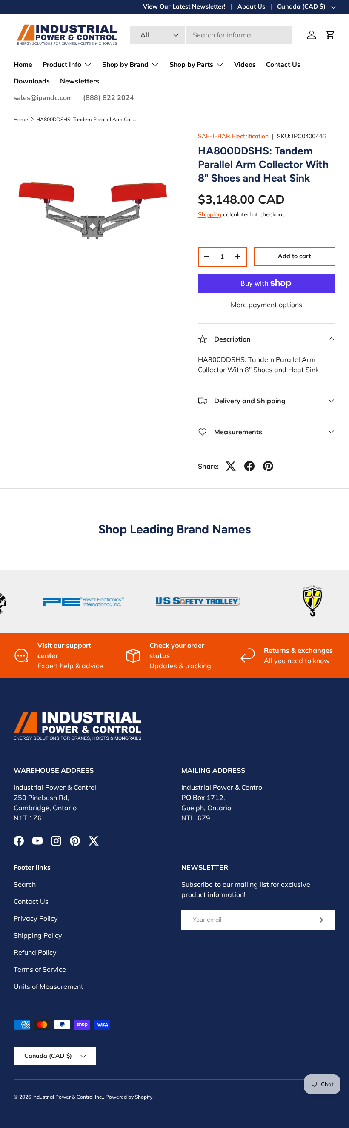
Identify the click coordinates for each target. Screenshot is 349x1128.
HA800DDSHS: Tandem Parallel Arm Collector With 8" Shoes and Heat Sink (87, 119)
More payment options (266, 304)
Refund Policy (35, 952)
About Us (251, 6)
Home (23, 64)
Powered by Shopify (129, 1097)
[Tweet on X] (230, 466)
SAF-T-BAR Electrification (233, 136)
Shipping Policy (38, 935)
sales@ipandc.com (43, 98)
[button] (330, 35)
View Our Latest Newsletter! (184, 6)
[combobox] (211, 35)
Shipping (209, 214)
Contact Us (283, 64)
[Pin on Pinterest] (268, 466)
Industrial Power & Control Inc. (67, 1097)
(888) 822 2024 (108, 98)
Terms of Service (40, 969)
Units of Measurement (48, 986)
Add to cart (294, 256)
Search (25, 884)
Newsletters (79, 81)
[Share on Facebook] (249, 466)
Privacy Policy (36, 918)
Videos (245, 64)
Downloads (32, 81)
